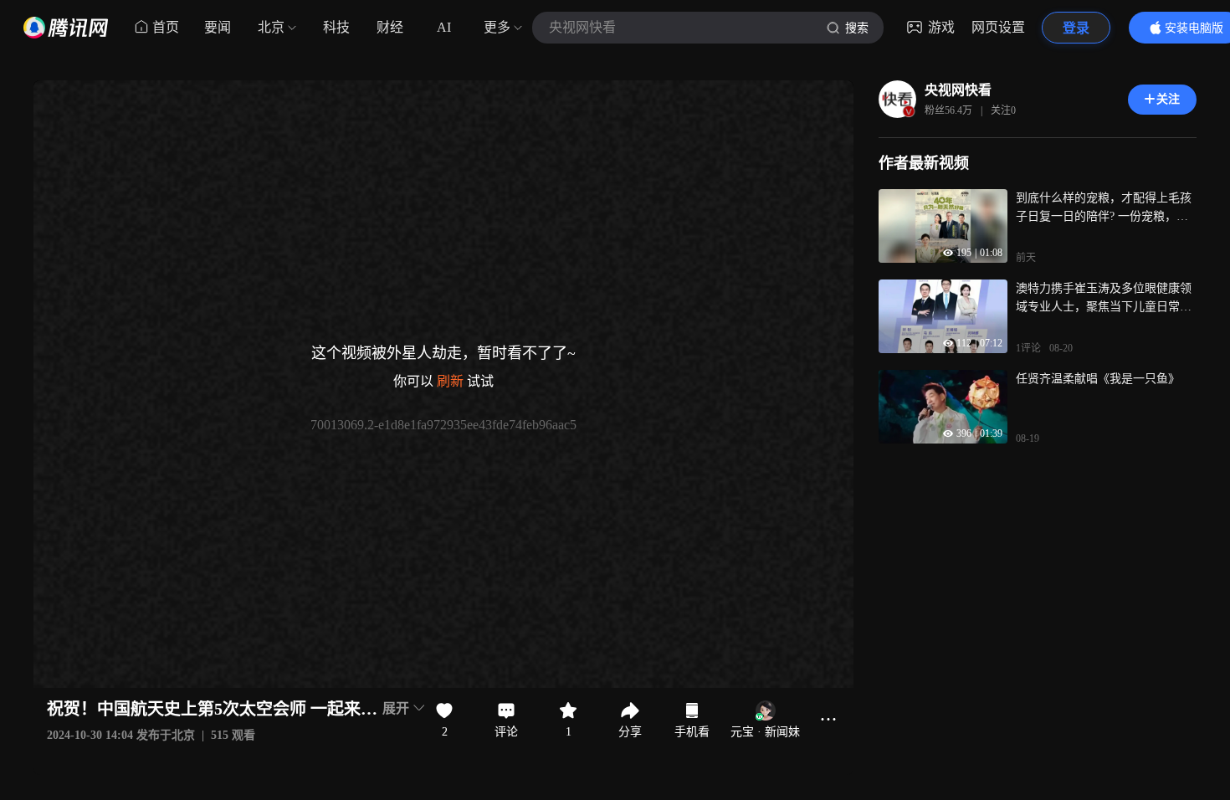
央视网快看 (958, 90)
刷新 (450, 381)
